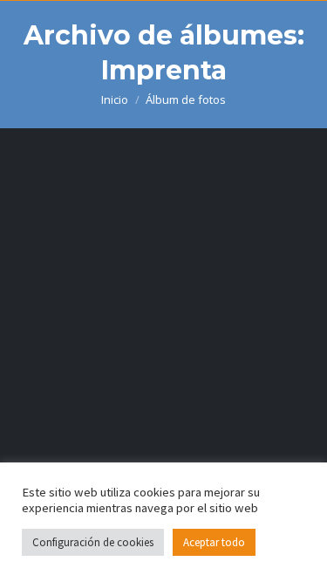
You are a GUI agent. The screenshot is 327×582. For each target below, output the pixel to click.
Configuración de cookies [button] (92, 542)
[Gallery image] (163, 296)
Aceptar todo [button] (214, 542)
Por (154, 455)
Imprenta (77, 423)
